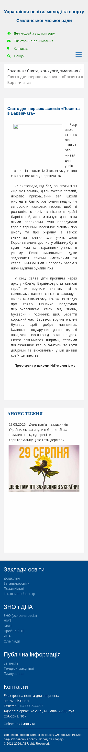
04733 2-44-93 (31, 705)
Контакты (20, 48)
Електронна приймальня (33, 41)
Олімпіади (12, 641)
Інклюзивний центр (19, 593)
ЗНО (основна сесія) (20, 615)
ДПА (7, 636)
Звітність (11, 663)
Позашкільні (14, 588)
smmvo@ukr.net (17, 700)
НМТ (7, 620)
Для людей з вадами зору (34, 33)
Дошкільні (12, 578)
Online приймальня (19, 723)
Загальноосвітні (17, 583)
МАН (7, 625)
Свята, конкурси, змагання (52, 70)
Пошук (18, 56)
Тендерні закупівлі (19, 668)
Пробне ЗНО (14, 631)
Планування (13, 673)
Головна (15, 70)
